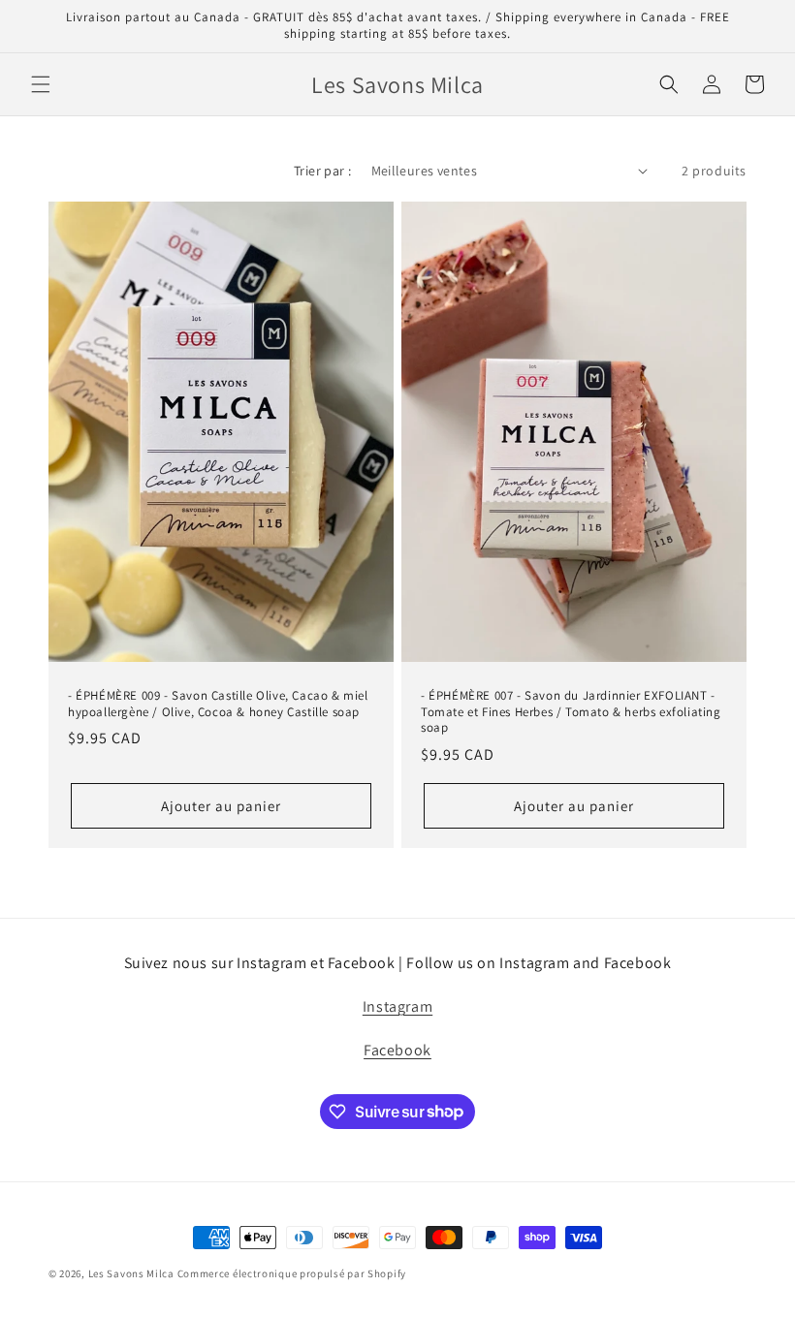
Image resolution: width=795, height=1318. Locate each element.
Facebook (397, 1050)
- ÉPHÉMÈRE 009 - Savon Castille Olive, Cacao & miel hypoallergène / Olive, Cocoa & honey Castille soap (218, 703)
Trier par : (322, 170)
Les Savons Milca (131, 1273)
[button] (40, 84)
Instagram (397, 1006)
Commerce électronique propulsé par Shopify (291, 1273)
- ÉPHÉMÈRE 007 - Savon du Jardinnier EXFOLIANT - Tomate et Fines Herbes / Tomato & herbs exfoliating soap (571, 711)
